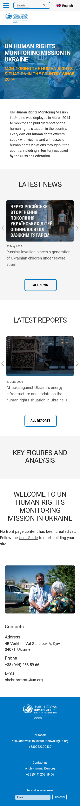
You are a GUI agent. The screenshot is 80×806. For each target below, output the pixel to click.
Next (77, 228)
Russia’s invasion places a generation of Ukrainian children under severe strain (38, 258)
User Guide (28, 537)
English (67, 6)
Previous (3, 228)
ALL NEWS (40, 285)
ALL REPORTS (40, 421)
